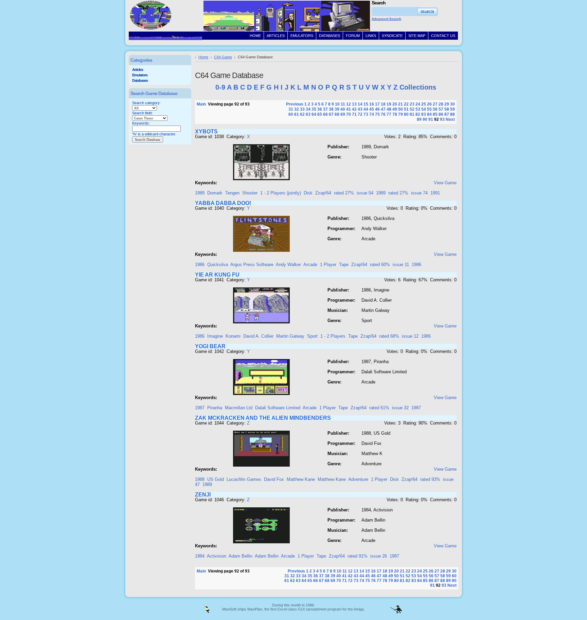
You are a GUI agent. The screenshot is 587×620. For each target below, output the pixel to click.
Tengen (232, 192)
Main (201, 104)
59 (452, 109)
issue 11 (401, 264)
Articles (137, 70)
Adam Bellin (240, 556)
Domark (215, 192)
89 (419, 119)
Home (203, 57)
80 (406, 114)
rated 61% (379, 407)
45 (371, 109)
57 (441, 109)
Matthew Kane (301, 479)
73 (365, 114)
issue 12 (410, 336)
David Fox (274, 479)
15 (365, 104)
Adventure (358, 479)
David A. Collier (258, 336)
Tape (344, 264)
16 (371, 104)
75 (377, 114)
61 (296, 114)
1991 (435, 192)
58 (446, 109)
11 (343, 104)
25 (423, 104)
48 (389, 109)
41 (348, 109)
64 (314, 114)
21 (400, 104)
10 (337, 104)
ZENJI (203, 494)
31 (290, 109)
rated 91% (358, 556)
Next (450, 119)
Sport (312, 336)
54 (423, 109)
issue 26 (378, 556)
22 (406, 104)
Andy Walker (288, 264)
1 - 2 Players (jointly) (280, 192)
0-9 (220, 87)
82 (417, 114)
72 (360, 114)
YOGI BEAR (210, 346)
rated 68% (389, 336)
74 (371, 114)
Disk (308, 192)
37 (325, 109)
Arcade (310, 264)
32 (296, 109)
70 (348, 114)
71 (354, 114)
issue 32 (400, 407)
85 (435, 114)
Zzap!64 (323, 192)
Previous (294, 104)
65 (319, 114)
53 (417, 109)
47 (383, 109)
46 (377, 109)
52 (412, 109)
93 (442, 119)
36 (319, 109)
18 (383, 104)
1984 (199, 556)
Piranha (214, 407)
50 (400, 109)
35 (314, 109)
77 (389, 114)
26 (429, 104)
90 (425, 119)
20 (394, 104)
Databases (140, 80)
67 (331, 114)
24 (417, 104)
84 (429, 114)
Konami (233, 336)
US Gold (215, 479)
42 (354, 109)
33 (302, 109)
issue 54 (365, 192)
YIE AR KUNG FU (217, 275)
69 (342, 114)
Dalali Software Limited (277, 407)
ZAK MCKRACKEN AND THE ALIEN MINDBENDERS (263, 418)
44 (365, 109)
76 (383, 114)
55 (429, 109)
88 (452, 114)
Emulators (139, 75)
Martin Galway (290, 336)
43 (360, 109)
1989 (199, 192)
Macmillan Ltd (238, 407)
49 (394, 109)
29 (446, 104)
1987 (199, 407)
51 (406, 109)
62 (302, 114)
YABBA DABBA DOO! (223, 203)
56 (435, 109)
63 (308, 114)
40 (342, 109)
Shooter (249, 192)
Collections (417, 87)
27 (435, 104)
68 (337, 114)
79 (400, 114)
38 (331, 109)
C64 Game (223, 57)
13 (354, 104)
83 (423, 114)
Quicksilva (217, 264)
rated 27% (344, 192)
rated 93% (430, 479)
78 (394, 114)
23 (412, 104)
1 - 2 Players (332, 336)
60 (290, 114)
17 (377, 104)
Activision (216, 556)
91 (430, 119)
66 (325, 114)
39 (337, 109)
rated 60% (380, 264)
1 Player (328, 264)
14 (360, 104)
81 (412, 114)
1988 (199, 479)
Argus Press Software (251, 264)
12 (348, 104)
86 (441, 114)
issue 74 (419, 192)
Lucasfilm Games (244, 479)
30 (452, 104)
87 (446, 114)
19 (389, 104)
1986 (199, 264)
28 (441, 104)
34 (308, 109)
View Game (445, 182)
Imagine (215, 336)
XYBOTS (206, 131)
